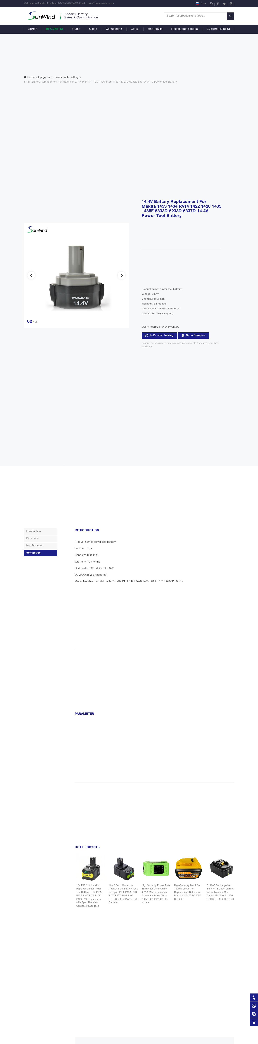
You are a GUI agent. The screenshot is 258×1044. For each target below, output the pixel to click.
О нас (93, 29)
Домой (32, 29)
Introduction (33, 531)
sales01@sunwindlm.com (100, 3)
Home (31, 77)
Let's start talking (162, 335)
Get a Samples (196, 335)
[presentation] (31, 275)
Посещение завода (184, 29)
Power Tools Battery (67, 77)
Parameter (32, 538)
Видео (76, 29)
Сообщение (114, 29)
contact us (33, 553)
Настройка (155, 29)
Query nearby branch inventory (160, 327)
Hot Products (34, 545)
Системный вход (218, 29)
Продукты (54, 29)
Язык (203, 3)
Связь (135, 29)
